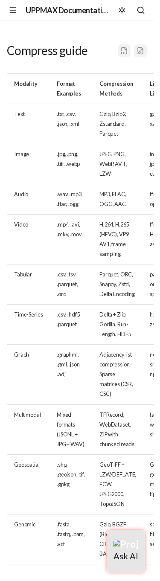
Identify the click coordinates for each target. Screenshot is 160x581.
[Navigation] (12, 10)
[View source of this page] (124, 50)
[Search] (140, 10)
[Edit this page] (140, 50)
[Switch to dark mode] (122, 10)
